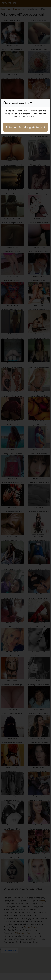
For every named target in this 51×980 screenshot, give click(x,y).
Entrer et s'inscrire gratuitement (25, 127)
